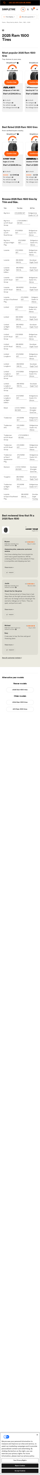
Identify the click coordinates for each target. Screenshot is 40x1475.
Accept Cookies (20, 1470)
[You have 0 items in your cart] (31, 9)
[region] (20, 1453)
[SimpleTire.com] (10, 9)
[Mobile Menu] (37, 9)
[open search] (23, 9)
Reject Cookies (20, 1465)
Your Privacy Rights (19, 1460)
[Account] (27, 9)
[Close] (37, 1435)
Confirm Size (11, 82)
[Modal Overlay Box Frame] (20, 3)
